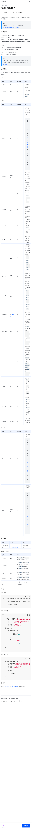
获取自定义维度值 (27, 517)
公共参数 (7, 74)
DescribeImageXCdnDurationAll (10, 27)
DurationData (15, 547)
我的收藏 (20, 12)
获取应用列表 (27, 141)
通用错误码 (14, 686)
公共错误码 (5, 686)
